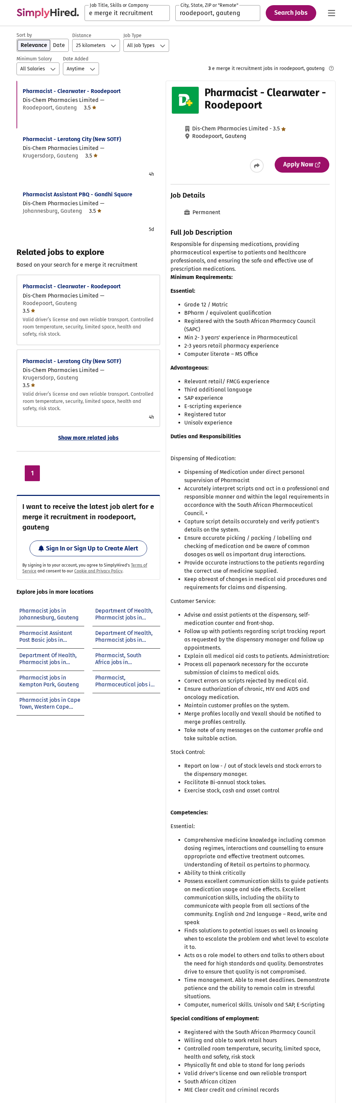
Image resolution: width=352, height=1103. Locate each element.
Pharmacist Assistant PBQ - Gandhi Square (77, 194)
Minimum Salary (34, 59)
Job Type (132, 35)
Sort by (24, 35)
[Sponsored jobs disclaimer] (331, 68)
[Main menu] (331, 13)
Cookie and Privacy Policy (98, 571)
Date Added (75, 59)
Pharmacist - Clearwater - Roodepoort (72, 91)
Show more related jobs (88, 437)
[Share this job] (257, 166)
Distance (81, 35)
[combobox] (127, 13)
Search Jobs (291, 12)
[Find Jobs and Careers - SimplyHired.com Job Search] (47, 13)
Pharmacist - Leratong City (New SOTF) (72, 139)
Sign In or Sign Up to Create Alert (92, 548)
